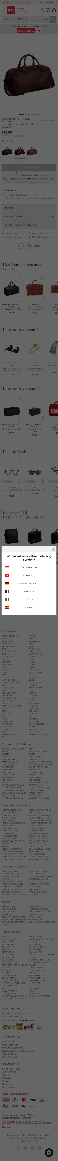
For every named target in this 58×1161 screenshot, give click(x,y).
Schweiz (29, 575)
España (29, 607)
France (29, 591)
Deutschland (29, 583)
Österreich (29, 567)
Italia (29, 599)
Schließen (53, 549)
